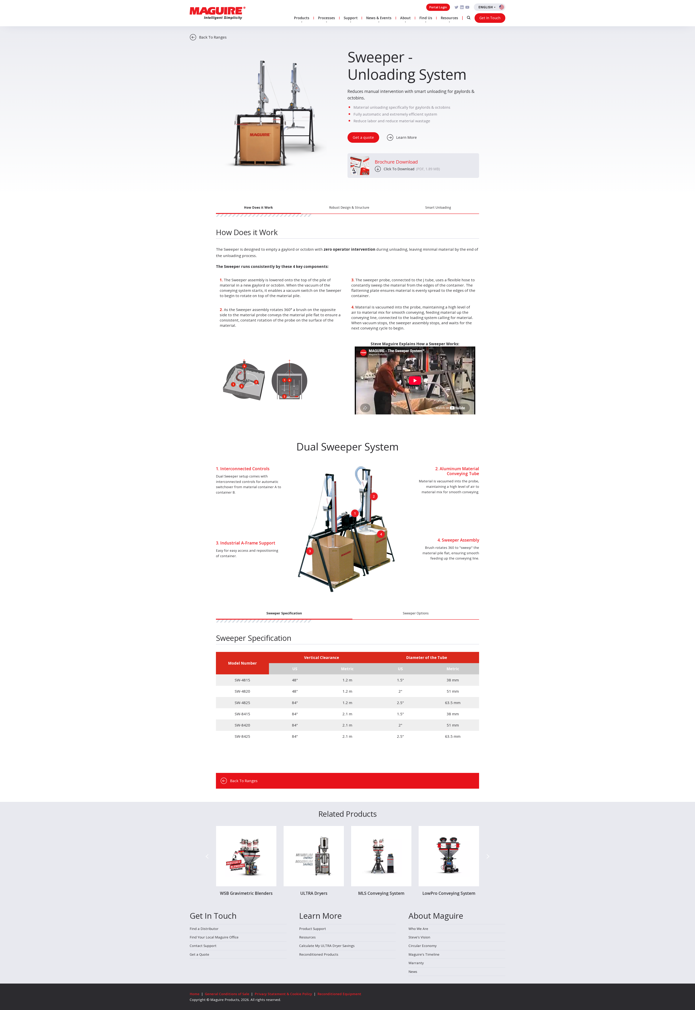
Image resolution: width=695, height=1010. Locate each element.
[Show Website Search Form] (469, 18)
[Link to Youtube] (467, 7)
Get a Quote (199, 954)
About (405, 18)
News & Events (378, 18)
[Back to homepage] (217, 13)
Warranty (416, 963)
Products (301, 18)
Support (351, 18)
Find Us (425, 18)
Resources (449, 18)
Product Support (312, 928)
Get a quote (363, 137)
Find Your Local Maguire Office (214, 937)
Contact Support (203, 945)
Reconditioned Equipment (339, 994)
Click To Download (412, 168)
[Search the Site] (469, 17)
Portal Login (438, 7)
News (412, 971)
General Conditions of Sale (227, 994)
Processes (326, 18)
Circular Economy (422, 945)
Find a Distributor (204, 928)
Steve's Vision (419, 937)
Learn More (406, 137)
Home (194, 994)
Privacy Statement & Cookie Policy (283, 994)
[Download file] (359, 165)
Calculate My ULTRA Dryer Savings (327, 945)
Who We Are (418, 928)
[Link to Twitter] (456, 7)
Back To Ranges (213, 37)
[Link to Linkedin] (462, 7)
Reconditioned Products (318, 954)
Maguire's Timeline (423, 954)
